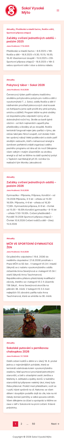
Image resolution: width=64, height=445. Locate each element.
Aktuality (11, 29)
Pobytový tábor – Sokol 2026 (26, 85)
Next (55, 423)
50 (33, 423)
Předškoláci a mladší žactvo (28, 29)
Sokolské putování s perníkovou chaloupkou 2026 (27, 349)
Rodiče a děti (48, 29)
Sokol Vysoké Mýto (33, 10)
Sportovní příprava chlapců (19, 33)
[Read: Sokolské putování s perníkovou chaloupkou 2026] (32, 321)
